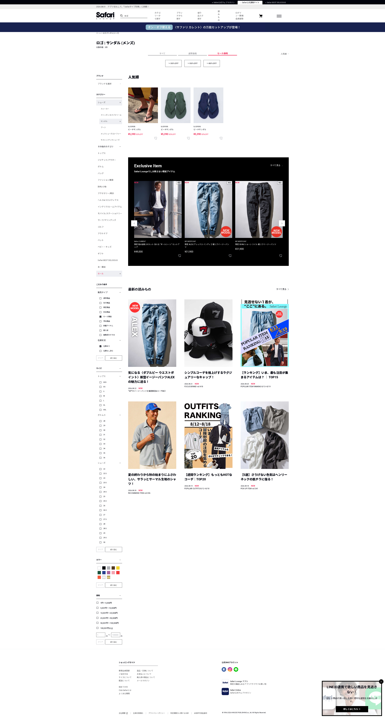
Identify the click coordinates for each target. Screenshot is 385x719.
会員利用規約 (138, 713)
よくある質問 (124, 694)
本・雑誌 (102, 267)
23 (104, 478)
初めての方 (123, 687)
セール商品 (107, 317)
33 (104, 444)
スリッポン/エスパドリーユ (111, 115)
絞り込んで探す (200, 16)
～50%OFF (193, 63)
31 (104, 435)
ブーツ (103, 128)
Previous (134, 223)
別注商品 (106, 312)
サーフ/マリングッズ (107, 220)
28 (104, 421)
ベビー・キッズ (104, 247)
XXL (104, 410)
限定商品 (106, 307)
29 (104, 426)
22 (104, 469)
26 (104, 506)
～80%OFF (212, 63)
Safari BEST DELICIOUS (276, 3)
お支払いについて (144, 674)
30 (104, 430)
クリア (100, 358)
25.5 (104, 501)
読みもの (219, 15)
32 (104, 439)
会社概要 (122, 713)
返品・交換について (145, 671)
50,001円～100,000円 (109, 623)
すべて (162, 53)
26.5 (104, 510)
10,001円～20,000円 (109, 613)
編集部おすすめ (109, 335)
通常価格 (192, 53)
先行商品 (106, 303)
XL (104, 405)
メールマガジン (143, 681)
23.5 (104, 483)
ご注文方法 (123, 674)
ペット (101, 240)
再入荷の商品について (146, 677)
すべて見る (275, 165)
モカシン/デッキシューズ (110, 140)
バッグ (101, 173)
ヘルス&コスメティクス (108, 200)
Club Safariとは (125, 690)
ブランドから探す (179, 16)
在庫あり (106, 346)
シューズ (101, 102)
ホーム (98, 33)
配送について (124, 681)
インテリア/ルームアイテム (110, 207)
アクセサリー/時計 (106, 193)
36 (104, 458)
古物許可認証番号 (200, 713)
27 (104, 515)
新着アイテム (108, 326)
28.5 (104, 528)
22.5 (104, 473)
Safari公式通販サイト (250, 3)
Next (282, 223)
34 (104, 449)
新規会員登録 (124, 671)
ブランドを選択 (104, 84)
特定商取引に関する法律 (179, 713)
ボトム (101, 166)
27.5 (104, 519)
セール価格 (222, 53)
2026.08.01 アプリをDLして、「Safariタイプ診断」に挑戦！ (122, 7)
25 (104, 496)
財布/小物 (102, 187)
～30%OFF (173, 63)
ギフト (101, 253)
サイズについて (125, 677)
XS (104, 387)
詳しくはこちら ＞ (352, 709)
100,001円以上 (106, 628)
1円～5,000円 (106, 603)
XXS (104, 382)
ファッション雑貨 (105, 180)
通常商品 (106, 298)
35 (104, 453)
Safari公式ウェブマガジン (224, 3)
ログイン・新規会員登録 (239, 16)
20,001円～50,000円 (109, 618)
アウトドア (103, 233)
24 (104, 487)
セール (101, 273)
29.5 (104, 538)
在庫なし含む (108, 351)
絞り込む (113, 358)
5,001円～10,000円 (108, 608)
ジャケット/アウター (107, 160)
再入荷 (105, 330)
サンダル (104, 121)
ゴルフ (101, 227)
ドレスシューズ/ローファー (111, 134)
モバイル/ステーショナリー (110, 213)
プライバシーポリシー (156, 713)
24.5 (104, 492)
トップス (102, 153)
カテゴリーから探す (157, 16)
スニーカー (105, 109)
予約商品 (106, 321)
